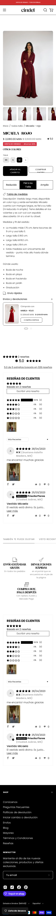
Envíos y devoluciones (15, 299)
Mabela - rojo (27, 310)
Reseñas (8, 843)
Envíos (7, 822)
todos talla (17, 125)
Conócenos (10, 802)
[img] (50, 139)
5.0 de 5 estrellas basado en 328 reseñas (28, 367)
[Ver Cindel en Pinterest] (26, 887)
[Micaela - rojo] (9, 114)
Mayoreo (8, 833)
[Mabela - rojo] (12, 314)
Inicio (5, 125)
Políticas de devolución (17, 812)
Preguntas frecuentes (16, 807)
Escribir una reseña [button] (28, 391)
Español (37, 903)
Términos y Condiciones (18, 838)
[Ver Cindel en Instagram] (5, 887)
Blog (5, 828)
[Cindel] (28, 10)
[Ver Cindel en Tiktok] (12, 887)
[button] (45, 10)
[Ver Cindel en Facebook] (19, 887)
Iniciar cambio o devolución (20, 817)
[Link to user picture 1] (13, 472)
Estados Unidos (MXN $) (14, 903)
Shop (5, 792)
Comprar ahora (40, 170)
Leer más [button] (12, 511)
